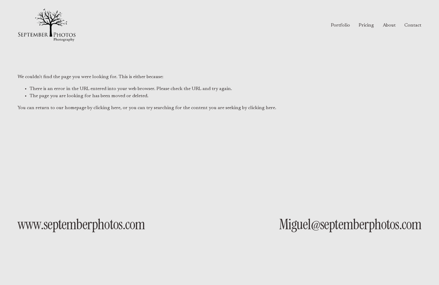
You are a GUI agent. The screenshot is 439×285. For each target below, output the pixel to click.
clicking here (106, 108)
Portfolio (340, 25)
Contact (412, 25)
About (389, 25)
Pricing (366, 25)
